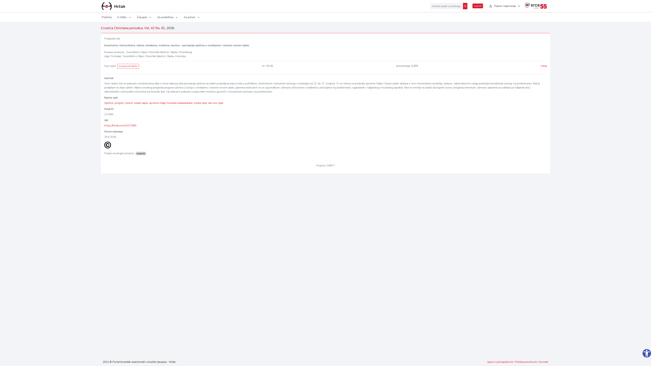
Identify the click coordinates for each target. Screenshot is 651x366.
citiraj (544, 66)
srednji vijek (200, 103)
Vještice (109, 103)
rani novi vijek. (216, 103)
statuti (129, 103)
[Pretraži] (465, 6)
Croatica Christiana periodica (122, 28)
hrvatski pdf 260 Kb (128, 66)
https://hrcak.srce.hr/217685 (120, 125)
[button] (504, 6)
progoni (119, 103)
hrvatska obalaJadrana (179, 103)
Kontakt (543, 362)
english (477, 6)
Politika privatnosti (526, 362)
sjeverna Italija (157, 103)
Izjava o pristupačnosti (500, 362)
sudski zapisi (141, 103)
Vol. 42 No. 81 (154, 28)
